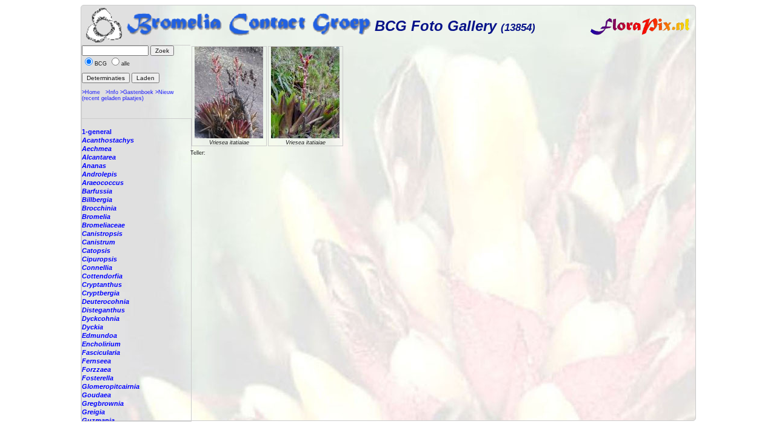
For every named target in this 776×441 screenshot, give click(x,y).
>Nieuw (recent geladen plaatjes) (128, 95)
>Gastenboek (136, 92)
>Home (91, 92)
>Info (111, 92)
